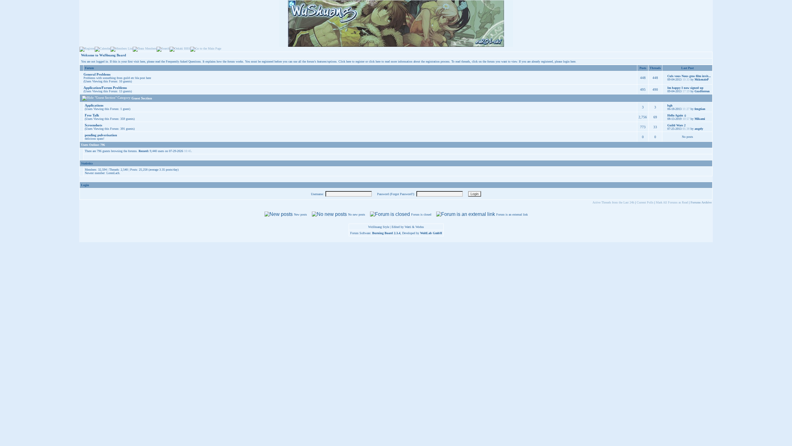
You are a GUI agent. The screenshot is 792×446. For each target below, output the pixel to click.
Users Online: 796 (93, 144)
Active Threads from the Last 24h (613, 202)
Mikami (700, 118)
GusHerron (702, 91)
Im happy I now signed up (685, 88)
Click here (344, 61)
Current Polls (645, 202)
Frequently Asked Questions (183, 61)
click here (375, 61)
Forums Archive (701, 202)
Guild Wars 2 (676, 125)
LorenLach (112, 173)
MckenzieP (702, 79)
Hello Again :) (676, 115)
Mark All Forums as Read (672, 202)
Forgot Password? (402, 194)
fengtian (700, 109)
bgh (670, 105)
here (572, 61)
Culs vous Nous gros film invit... (689, 76)
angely (699, 128)
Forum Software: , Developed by (396, 233)
